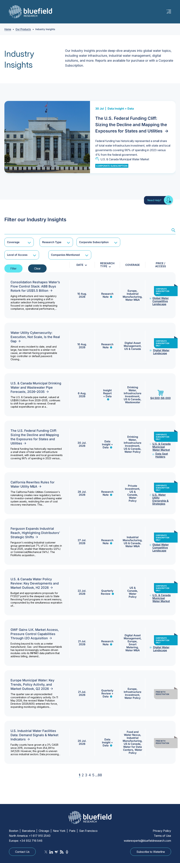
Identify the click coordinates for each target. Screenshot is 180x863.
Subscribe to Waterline (150, 851)
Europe (132, 290)
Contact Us (22, 851)
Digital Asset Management (132, 344)
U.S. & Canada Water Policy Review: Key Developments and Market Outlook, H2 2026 (35, 583)
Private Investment (132, 487)
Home (7, 29)
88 (100, 775)
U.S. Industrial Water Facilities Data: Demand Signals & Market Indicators (34, 735)
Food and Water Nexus (132, 733)
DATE (79, 264)
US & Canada (132, 349)
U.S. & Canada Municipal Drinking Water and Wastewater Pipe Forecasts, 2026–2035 (36, 387)
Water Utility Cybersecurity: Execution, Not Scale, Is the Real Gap (35, 337)
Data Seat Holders (161, 455)
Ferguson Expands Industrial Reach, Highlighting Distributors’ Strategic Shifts (35, 533)
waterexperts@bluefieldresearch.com (147, 840)
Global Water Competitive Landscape (160, 301)
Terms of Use (162, 835)
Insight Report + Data (107, 393)
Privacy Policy (162, 831)
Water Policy (132, 451)
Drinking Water (132, 389)
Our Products (23, 29)
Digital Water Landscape (161, 352)
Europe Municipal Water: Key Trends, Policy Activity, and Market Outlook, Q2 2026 (32, 684)
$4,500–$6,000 (160, 398)
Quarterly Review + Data (107, 693)
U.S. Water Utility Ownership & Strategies (160, 499)
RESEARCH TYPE (107, 265)
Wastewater (132, 402)
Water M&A (132, 299)
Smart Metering (132, 646)
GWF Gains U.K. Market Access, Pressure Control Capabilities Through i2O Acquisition (35, 634)
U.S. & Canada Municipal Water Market (124, 159)
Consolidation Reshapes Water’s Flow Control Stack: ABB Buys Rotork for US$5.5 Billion (35, 286)
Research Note (107, 295)
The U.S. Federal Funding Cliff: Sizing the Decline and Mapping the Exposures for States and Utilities (132, 125)
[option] (90, 137)
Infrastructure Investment (132, 395)
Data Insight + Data (121, 108)
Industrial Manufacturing (132, 295)
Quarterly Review (107, 592)
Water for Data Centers (132, 748)
